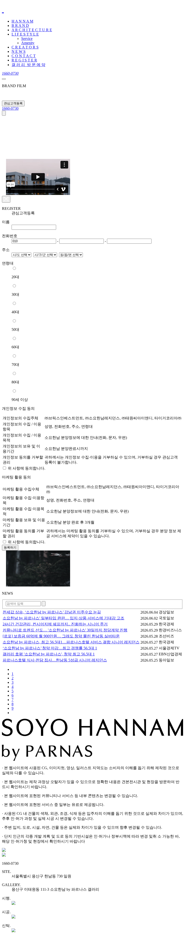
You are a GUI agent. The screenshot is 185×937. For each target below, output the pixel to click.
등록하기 (10, 547)
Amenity (27, 43)
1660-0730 (10, 108)
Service (27, 38)
